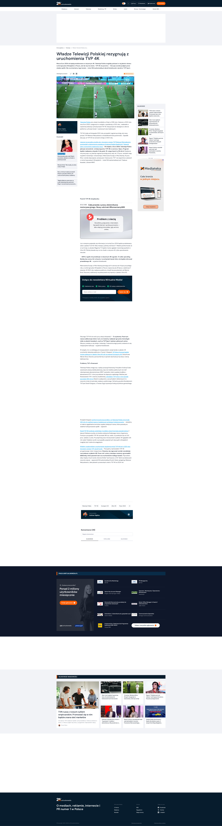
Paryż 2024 (122, 506)
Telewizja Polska (85, 122)
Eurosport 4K (105, 506)
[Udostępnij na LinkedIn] (76, 73)
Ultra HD (114, 506)
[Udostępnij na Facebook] (74, 73)
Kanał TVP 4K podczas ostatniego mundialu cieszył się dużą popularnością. (104, 431)
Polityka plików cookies (159, 823)
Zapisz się (122, 292)
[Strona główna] (64, 3)
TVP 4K (96, 506)
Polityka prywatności (136, 823)
